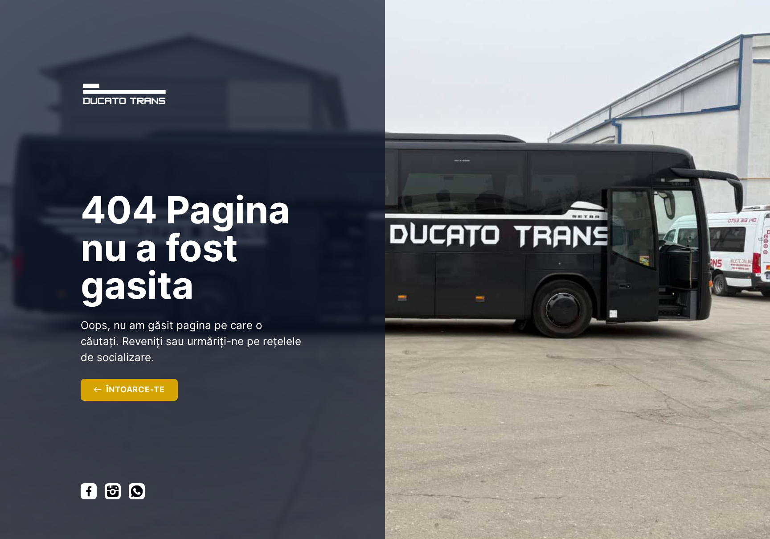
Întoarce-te (135, 389)
